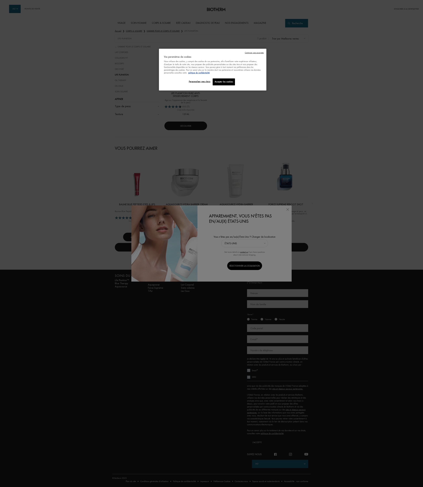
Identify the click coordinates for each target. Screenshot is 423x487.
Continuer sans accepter (254, 53)
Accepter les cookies (224, 82)
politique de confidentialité (199, 73)
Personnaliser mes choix (199, 82)
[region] (212, 69)
